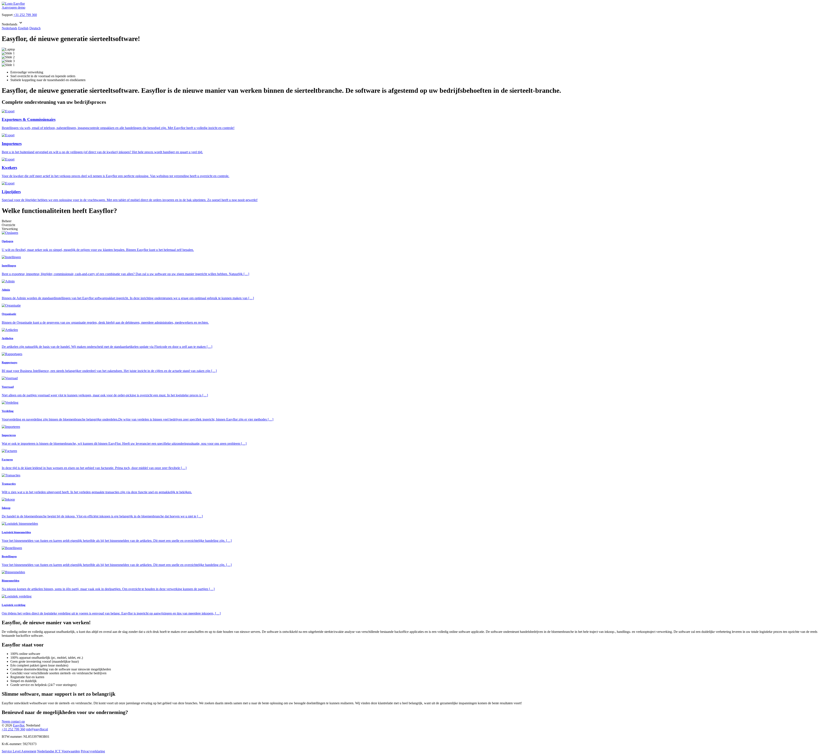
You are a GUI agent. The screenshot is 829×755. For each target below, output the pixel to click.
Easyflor (18, 725)
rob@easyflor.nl (37, 729)
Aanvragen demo (13, 7)
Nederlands (9, 28)
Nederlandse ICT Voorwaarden (58, 751)
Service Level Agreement (19, 751)
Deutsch (35, 28)
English (23, 28)
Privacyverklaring (93, 751)
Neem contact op (13, 721)
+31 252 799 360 (25, 15)
